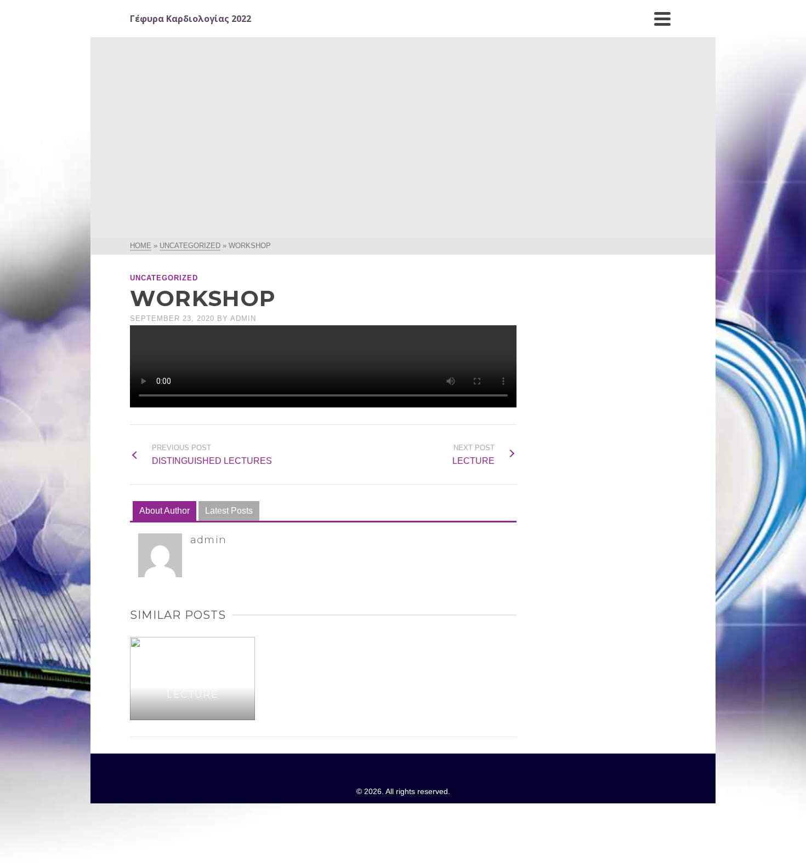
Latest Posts (229, 510)
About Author (164, 510)
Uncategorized (164, 278)
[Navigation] (662, 18)
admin (243, 318)
